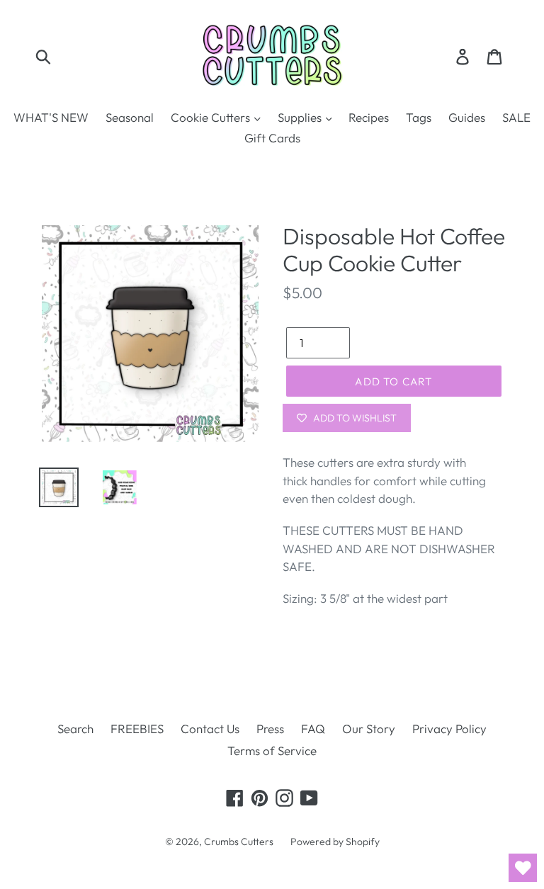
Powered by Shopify (335, 841)
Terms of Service (272, 750)
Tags (418, 117)
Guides (466, 117)
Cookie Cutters (212, 117)
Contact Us (210, 728)
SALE (516, 117)
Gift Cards (272, 137)
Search (75, 728)
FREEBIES (137, 728)
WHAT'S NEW (51, 117)
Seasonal (130, 117)
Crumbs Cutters (238, 841)
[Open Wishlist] (523, 868)
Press (270, 728)
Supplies (301, 117)
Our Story (368, 728)
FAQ (313, 728)
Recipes (368, 117)
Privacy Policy (449, 728)
